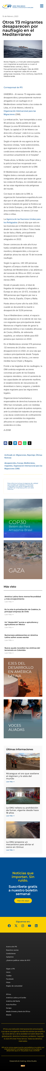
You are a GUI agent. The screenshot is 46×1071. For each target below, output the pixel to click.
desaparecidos (10, 463)
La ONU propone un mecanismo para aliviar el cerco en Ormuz (20, 844)
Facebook (9, 979)
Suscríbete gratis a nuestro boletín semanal (23, 890)
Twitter (9, 976)
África (8, 994)
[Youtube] (29, 926)
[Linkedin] (36, 926)
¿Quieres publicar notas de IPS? (18, 960)
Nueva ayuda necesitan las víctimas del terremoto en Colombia (22, 649)
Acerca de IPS (11, 947)
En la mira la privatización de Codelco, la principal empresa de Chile (23, 610)
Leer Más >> (9, 602)
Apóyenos (10, 957)
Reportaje (31, 455)
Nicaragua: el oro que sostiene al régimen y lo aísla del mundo (22, 776)
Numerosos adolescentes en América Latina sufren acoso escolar (21, 636)
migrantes (8, 466)
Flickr (8, 982)
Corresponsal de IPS (13, 87)
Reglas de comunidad (14, 986)
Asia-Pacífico (11, 1004)
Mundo (8, 1015)
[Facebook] (9, 926)
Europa (20, 463)
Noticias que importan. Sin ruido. (23, 876)
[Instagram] (23, 926)
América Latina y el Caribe (16, 998)
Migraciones (21, 455)
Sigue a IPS (10, 969)
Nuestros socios (12, 950)
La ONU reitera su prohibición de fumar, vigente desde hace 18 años (22, 810)
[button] (5, 443)
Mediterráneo (29, 463)
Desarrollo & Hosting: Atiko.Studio (23, 1061)
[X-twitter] (16, 926)
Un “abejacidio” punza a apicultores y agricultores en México (21, 623)
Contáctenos (11, 953)
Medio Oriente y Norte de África (18, 1011)
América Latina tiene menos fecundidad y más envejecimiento (23, 597)
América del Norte (13, 1001)
